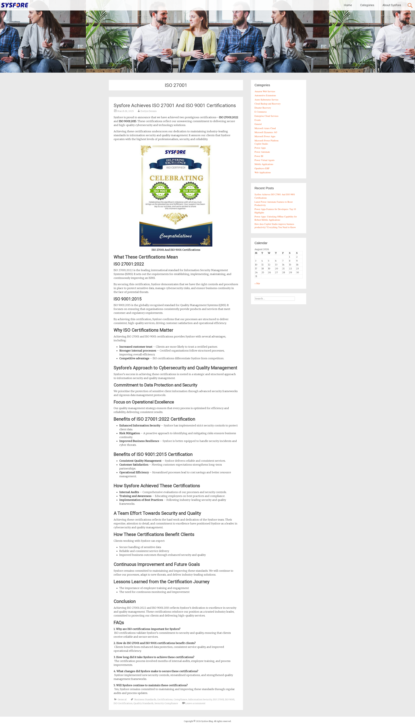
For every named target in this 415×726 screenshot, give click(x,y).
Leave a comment (195, 703)
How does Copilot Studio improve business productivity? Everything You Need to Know (275, 225)
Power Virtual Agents (264, 160)
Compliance (180, 699)
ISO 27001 (218, 699)
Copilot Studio (261, 143)
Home (348, 5)
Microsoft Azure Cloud (265, 128)
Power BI (259, 156)
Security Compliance (166, 703)
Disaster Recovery (263, 107)
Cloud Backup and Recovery (268, 103)
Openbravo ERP (262, 168)
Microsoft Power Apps (265, 136)
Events (258, 119)
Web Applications (263, 172)
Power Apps (260, 147)
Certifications (165, 699)
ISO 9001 (229, 699)
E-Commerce (261, 111)
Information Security (200, 699)
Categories (367, 5)
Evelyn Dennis (149, 111)
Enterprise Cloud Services (266, 115)
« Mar (257, 283)
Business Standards (145, 699)
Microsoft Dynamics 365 (266, 132)
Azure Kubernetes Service (266, 99)
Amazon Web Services (265, 91)
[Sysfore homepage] (14, 6)
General (122, 699)
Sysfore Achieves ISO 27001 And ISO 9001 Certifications (175, 105)
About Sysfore (392, 5)
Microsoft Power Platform (267, 140)
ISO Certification (123, 703)
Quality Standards (143, 703)
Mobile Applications (264, 164)
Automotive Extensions (265, 95)
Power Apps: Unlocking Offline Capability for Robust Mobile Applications (276, 218)
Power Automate (262, 151)
